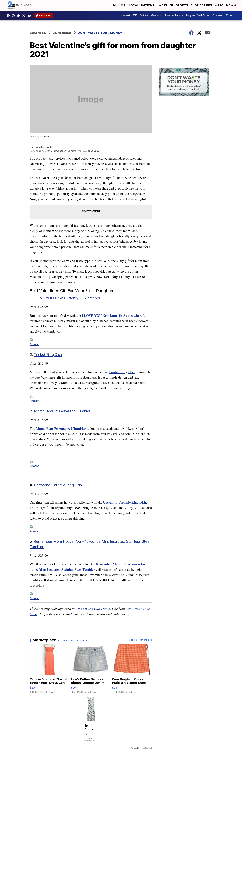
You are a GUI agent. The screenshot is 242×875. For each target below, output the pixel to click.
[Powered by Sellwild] (147, 748)
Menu (117, 5)
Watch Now (224, 5)
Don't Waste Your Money (93, 608)
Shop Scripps (201, 5)
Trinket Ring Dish (48, 354)
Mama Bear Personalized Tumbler (62, 411)
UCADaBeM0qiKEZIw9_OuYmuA (30, 15)
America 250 (130, 15)
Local (134, 5)
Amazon (44, 136)
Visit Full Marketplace (140, 640)
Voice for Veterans (150, 15)
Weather (166, 5)
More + (230, 15)
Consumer (62, 33)
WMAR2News (19, 15)
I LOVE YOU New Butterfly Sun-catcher (66, 298)
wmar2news (14, 15)
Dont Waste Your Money (100, 33)
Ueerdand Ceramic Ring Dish (58, 485)
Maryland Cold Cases (197, 15)
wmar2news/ (9, 15)
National (148, 5)
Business (38, 33)
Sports (182, 5)
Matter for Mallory (173, 15)
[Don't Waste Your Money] (185, 82)
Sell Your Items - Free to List (73, 640)
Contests (217, 15)
